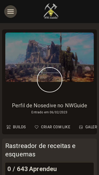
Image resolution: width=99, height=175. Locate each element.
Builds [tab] (19, 127)
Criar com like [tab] (55, 127)
